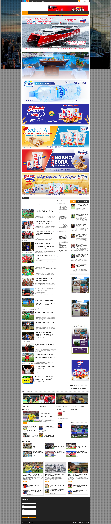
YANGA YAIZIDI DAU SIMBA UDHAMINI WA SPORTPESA (62, 253)
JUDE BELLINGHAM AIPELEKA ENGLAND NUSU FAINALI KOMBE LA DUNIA (59, 452)
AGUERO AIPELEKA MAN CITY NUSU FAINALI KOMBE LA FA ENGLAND (82, 225)
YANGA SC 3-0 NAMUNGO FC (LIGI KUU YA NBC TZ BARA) (79, 405)
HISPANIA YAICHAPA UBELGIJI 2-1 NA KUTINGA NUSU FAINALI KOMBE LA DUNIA (81, 453)
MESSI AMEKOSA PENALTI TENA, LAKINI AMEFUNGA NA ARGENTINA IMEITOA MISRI (48, 428)
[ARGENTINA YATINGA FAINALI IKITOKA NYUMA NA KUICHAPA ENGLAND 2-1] (49, 444)
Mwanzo (32, 1)
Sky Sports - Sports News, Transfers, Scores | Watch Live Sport (63, 257)
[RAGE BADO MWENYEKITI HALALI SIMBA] (27, 366)
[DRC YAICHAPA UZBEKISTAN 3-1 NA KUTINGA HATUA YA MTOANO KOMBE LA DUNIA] (25, 485)
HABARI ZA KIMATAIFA (26, 441)
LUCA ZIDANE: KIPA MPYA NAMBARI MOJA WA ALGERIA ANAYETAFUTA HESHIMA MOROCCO (80, 485)
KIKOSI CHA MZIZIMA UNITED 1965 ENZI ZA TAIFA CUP (54, 475)
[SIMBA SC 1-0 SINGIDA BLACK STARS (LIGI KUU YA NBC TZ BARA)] (47, 394)
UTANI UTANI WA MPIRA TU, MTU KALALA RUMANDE (80, 491)
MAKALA (68, 460)
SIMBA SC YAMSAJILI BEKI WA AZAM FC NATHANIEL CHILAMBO (82, 265)
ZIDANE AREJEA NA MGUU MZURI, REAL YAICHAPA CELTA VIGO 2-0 (81, 235)
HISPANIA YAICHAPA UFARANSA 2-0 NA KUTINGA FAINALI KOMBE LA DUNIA (81, 445)
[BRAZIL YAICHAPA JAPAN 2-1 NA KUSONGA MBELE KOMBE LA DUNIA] (32, 463)
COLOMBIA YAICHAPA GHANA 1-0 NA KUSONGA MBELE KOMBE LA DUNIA (48, 435)
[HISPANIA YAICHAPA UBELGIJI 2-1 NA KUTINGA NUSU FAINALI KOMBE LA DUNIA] (71, 452)
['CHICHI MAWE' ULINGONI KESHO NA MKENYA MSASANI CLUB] (27, 279)
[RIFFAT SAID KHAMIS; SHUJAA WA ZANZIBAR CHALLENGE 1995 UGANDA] (47, 490)
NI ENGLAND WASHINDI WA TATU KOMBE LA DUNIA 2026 (38, 445)
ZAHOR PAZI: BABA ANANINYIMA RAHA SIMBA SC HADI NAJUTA (44, 323)
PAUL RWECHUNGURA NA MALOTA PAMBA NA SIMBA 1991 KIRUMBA (57, 485)
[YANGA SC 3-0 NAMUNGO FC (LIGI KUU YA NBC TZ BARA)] (80, 394)
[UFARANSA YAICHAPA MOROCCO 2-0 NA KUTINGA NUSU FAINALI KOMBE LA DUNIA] (25, 427)
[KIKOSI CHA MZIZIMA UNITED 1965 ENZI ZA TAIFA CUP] (55, 463)
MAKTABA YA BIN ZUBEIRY (49, 460)
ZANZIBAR (72, 422)
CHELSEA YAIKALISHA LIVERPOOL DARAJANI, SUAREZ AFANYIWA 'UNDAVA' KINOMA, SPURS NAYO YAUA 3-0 (45, 334)
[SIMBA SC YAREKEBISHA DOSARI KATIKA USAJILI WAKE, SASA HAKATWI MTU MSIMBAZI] (27, 255)
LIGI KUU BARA (31, 13)
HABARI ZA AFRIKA (25, 409)
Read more (24, 481)
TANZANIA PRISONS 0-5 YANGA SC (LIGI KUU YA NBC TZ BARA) (30, 405)
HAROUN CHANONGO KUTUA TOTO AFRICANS (82, 215)
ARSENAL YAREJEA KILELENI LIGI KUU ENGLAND (44, 345)
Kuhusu (36, 1)
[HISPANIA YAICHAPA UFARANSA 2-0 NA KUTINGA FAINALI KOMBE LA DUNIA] (71, 444)
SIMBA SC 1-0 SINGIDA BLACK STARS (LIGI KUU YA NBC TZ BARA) (46, 405)
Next (87, 432)
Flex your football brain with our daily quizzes (65, 225)
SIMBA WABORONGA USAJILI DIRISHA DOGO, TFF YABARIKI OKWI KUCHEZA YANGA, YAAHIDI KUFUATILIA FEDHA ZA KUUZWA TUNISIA (45, 357)
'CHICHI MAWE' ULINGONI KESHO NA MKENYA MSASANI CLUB (44, 279)
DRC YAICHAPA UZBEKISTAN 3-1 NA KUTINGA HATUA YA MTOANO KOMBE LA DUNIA (34, 485)
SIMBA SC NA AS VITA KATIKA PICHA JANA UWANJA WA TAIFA (82, 205)
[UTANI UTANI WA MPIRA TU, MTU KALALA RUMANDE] (70, 491)
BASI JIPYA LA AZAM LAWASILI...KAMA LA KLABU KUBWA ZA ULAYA (45, 289)
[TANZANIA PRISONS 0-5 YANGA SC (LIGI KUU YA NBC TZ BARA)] (31, 394)
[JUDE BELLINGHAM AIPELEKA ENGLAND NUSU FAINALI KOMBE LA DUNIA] (49, 452)
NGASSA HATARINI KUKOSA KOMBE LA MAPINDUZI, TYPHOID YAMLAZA (44, 313)
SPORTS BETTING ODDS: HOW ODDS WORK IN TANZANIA (77, 475)
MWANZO (25, 13)
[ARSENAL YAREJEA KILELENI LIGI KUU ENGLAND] (27, 344)
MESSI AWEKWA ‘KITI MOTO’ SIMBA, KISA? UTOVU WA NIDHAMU (44, 222)
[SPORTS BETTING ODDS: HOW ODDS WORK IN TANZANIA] (78, 463)
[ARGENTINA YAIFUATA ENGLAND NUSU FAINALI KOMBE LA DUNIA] (27, 452)
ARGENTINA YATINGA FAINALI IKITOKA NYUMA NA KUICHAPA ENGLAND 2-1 (59, 445)
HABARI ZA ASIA (25, 460)
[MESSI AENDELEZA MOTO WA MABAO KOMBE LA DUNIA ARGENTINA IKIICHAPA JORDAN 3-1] (25, 491)
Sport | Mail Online (62, 203)
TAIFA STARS (45, 13)
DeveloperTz (31, 522)
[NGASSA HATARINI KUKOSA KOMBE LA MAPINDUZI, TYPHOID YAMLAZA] (27, 312)
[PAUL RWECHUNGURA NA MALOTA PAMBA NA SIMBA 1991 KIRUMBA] (47, 485)
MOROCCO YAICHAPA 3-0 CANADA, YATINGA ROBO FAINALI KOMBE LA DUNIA (32, 435)
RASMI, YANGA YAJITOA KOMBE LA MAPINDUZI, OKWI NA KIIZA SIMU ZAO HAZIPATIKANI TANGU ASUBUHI (44, 211)
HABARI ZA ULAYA (68, 13)
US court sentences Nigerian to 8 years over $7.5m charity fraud (63, 215)
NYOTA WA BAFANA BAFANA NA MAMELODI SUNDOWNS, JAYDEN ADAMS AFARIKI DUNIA (45, 414)
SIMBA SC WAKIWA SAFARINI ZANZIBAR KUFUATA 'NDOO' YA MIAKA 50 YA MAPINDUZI (45, 233)
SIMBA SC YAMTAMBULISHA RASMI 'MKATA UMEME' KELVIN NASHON (74, 197)
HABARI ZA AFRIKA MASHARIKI (58, 13)
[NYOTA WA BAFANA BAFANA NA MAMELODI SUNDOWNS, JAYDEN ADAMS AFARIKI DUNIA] (30, 412)
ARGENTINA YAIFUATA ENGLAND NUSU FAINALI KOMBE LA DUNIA (38, 452)
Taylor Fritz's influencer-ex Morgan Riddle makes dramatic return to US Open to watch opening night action (63, 206)
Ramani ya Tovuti (49, 1)
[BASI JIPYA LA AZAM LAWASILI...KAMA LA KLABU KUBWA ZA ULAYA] (27, 289)
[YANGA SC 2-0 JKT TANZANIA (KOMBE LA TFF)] (63, 394)
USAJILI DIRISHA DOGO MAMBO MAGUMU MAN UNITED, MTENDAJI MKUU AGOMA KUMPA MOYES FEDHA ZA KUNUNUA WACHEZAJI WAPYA (45, 246)
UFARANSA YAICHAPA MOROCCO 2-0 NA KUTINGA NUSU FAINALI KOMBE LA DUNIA (32, 428)
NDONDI (50, 13)
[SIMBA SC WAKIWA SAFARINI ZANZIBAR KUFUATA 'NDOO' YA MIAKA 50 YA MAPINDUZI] (27, 232)
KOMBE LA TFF (38, 13)
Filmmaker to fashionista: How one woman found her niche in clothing (63, 247)
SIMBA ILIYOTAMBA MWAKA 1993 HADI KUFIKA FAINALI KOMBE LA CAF (63, 414)
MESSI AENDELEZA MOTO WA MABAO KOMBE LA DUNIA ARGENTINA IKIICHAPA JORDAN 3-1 (35, 491)
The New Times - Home (62, 245)
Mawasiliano (42, 1)
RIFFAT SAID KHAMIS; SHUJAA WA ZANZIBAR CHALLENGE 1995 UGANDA (57, 490)
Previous (72, 432)
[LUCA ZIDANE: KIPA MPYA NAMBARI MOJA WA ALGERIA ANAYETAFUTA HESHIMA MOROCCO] (70, 485)
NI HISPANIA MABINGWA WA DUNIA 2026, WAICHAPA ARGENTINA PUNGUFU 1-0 (46, 197)
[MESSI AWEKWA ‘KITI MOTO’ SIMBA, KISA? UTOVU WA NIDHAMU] (27, 222)
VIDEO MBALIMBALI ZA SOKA (27, 391)
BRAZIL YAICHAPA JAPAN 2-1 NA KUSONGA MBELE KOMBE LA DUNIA (32, 475)
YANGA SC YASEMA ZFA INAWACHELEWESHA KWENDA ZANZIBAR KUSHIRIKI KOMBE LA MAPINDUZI (45, 268)
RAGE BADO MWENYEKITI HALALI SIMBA (45, 366)
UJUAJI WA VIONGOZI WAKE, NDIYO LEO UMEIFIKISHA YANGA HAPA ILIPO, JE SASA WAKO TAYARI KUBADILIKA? (45, 378)
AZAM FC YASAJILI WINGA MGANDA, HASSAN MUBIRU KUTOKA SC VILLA (81, 245)
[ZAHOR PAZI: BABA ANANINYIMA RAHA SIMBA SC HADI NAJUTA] (27, 322)
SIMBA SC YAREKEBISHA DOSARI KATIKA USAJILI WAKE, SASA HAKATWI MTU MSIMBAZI (45, 257)
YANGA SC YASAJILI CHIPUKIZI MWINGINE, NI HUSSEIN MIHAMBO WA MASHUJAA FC (82, 255)
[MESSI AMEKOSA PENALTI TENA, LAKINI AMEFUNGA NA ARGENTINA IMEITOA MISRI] (41, 427)
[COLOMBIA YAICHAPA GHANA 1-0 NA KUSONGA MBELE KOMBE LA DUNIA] (41, 434)
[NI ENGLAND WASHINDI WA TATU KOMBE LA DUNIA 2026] (27, 444)
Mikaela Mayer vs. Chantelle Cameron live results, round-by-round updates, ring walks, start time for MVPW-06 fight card (63, 237)
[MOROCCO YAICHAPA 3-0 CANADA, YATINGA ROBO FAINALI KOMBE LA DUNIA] (25, 434)
